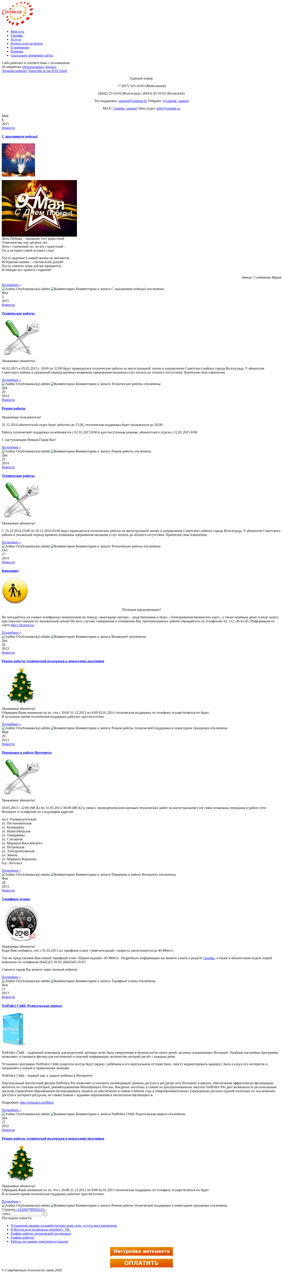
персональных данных (39, 67)
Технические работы (18, 313)
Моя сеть (17, 31)
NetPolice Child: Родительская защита (32, 1006)
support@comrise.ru (133, 101)
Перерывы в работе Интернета (27, 752)
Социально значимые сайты (32, 55)
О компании (20, 47)
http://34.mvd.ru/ (22, 625)
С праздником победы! (20, 136)
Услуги (16, 39)
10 (35, 1209)
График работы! (22, 1237)
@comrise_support (176, 101)
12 (42, 1209)
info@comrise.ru (168, 108)
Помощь (17, 51)
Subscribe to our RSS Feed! (47, 71)
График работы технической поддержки (41, 1233)
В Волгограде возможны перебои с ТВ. (40, 1229)
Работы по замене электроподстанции (39, 1241)
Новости (8, 128)
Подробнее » (11, 285)
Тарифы (17, 35)
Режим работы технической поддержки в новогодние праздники (53, 661)
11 (38, 1209)
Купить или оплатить (27, 43)
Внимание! (10, 571)
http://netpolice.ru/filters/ (37, 1102)
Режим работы (13, 408)
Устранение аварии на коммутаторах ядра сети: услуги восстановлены (64, 1225)
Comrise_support (125, 108)
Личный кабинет (14, 71)
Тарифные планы (16, 899)
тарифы (209, 958)
